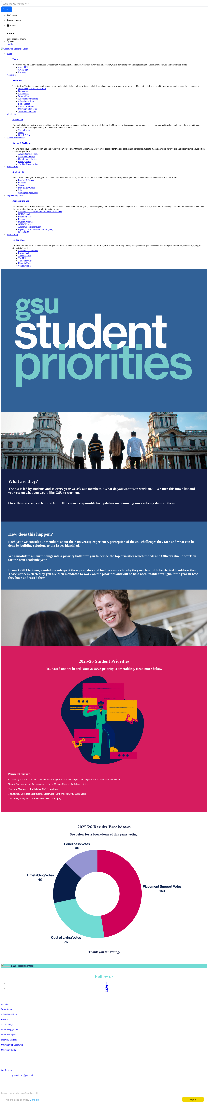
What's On (17, 119)
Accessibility (7, 1024)
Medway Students (9, 1040)
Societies (22, 182)
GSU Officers (24, 224)
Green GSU (23, 232)
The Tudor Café (25, 260)
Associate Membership (28, 99)
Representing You (20, 201)
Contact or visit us (26, 106)
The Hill (22, 258)
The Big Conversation (28, 164)
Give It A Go (24, 135)
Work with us (24, 96)
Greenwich (23, 70)
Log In (10, 44)
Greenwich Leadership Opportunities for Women (40, 211)
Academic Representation (29, 227)
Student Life (18, 172)
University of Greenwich (12, 1045)
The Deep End (24, 255)
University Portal (8, 1050)
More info (34, 1099)
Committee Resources (28, 193)
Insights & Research (27, 180)
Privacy (4, 1019)
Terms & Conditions (27, 111)
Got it (193, 1099)
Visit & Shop (18, 240)
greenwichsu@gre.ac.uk (22, 1075)
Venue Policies (24, 266)
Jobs (20, 190)
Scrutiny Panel (24, 216)
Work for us (6, 1009)
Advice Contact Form (27, 154)
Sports (21, 185)
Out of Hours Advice (27, 159)
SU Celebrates (24, 130)
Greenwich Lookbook (28, 250)
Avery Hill (23, 67)
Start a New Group (26, 188)
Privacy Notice (24, 161)
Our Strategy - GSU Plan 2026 (32, 88)
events (21, 132)
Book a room (24, 104)
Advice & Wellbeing (22, 143)
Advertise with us (26, 101)
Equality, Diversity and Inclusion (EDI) (35, 229)
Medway (22, 72)
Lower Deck (23, 253)
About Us (17, 80)
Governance (23, 93)
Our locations (7, 1070)
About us (5, 1004)
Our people (23, 91)
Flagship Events (25, 263)
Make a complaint (9, 1034)
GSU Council (24, 214)
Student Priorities (25, 222)
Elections (22, 219)
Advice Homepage (26, 156)
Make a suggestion (9, 1029)
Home (15, 59)
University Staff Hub (27, 109)
